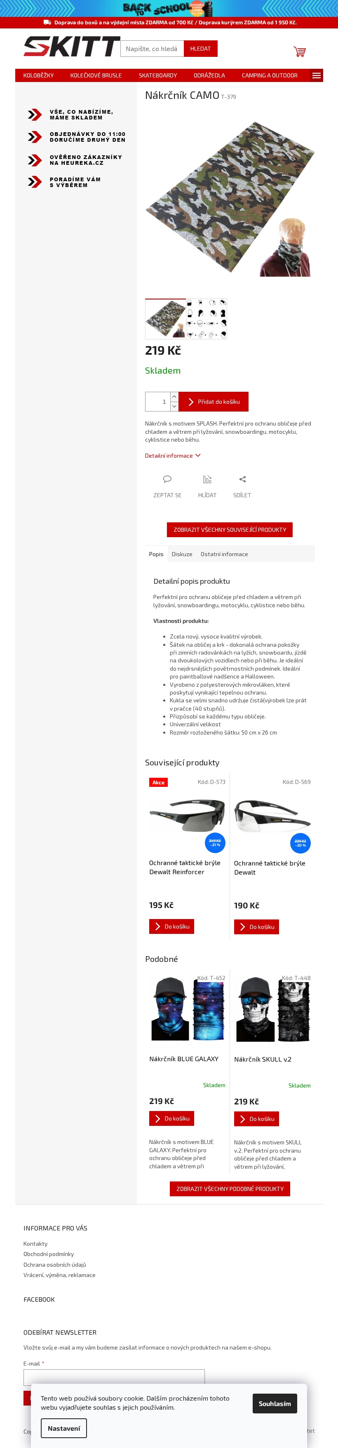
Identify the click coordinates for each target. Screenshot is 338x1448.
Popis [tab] (156, 553)
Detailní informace (169, 455)
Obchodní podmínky (48, 1253)
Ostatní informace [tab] (224, 553)
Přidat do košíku (219, 401)
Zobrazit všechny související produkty (230, 529)
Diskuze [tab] (182, 553)
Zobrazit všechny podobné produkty (230, 1188)
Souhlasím (275, 1403)
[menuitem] (38, 75)
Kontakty (35, 1243)
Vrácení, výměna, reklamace (59, 1274)
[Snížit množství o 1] (174, 406)
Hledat (200, 48)
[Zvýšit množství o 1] (174, 397)
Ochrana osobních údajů (54, 1264)
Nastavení (64, 1428)
